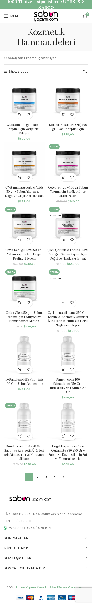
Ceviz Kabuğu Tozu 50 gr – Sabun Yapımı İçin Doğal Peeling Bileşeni (24, 254)
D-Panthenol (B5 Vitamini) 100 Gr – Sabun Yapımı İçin (24, 381)
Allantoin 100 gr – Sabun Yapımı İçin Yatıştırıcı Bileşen (24, 129)
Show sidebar (19, 71)
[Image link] (29, 498)
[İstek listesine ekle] (28, 115)
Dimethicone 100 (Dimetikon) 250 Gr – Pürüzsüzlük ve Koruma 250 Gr (67, 385)
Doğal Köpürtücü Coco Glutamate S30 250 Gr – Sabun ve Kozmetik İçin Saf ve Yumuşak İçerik (68, 452)
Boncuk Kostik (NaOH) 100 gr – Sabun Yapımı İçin (68, 127)
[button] (20, 115)
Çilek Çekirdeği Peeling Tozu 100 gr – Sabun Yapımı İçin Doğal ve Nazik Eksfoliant (67, 254)
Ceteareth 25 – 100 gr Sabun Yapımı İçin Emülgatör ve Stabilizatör (68, 192)
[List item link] (46, 521)
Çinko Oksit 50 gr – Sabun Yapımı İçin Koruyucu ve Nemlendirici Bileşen (24, 317)
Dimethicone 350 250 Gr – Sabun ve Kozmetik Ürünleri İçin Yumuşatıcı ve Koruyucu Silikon (24, 452)
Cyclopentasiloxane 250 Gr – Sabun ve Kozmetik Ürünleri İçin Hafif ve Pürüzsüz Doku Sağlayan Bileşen (68, 319)
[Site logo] (46, 16)
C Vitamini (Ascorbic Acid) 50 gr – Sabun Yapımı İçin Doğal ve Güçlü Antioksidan (24, 192)
